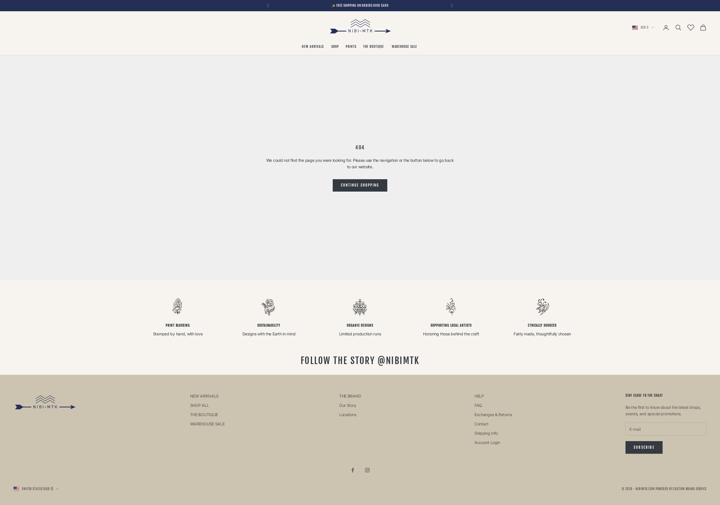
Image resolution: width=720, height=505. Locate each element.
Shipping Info (486, 433)
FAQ (478, 405)
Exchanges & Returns (493, 414)
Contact (481, 423)
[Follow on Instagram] (367, 470)
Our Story (347, 405)
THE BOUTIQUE (374, 46)
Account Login (487, 442)
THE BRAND (350, 396)
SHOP (335, 46)
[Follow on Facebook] (353, 470)
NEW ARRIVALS (313, 46)
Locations (347, 414)
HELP (479, 396)
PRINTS (351, 46)
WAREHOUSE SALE (405, 46)
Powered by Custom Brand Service (681, 489)
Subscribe (644, 447)
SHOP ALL (199, 405)
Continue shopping (360, 185)
